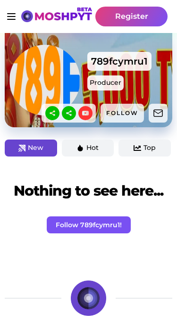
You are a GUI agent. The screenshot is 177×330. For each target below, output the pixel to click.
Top (149, 147)
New (35, 147)
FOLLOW (122, 112)
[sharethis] (52, 113)
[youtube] (85, 113)
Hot (92, 147)
